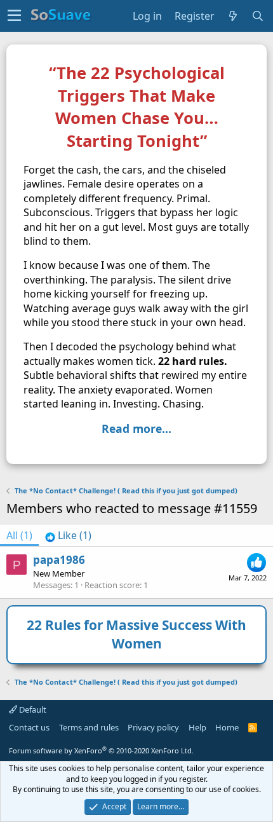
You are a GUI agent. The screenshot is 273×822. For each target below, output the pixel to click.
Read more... (136, 428)
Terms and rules (89, 727)
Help (197, 727)
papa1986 (59, 559)
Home (227, 727)
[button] (14, 16)
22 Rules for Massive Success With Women (136, 634)
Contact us (29, 727)
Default (31, 709)
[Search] (258, 16)
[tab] (68, 535)
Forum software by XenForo (101, 750)
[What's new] (233, 16)
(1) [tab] (19, 535)
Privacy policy (153, 727)
